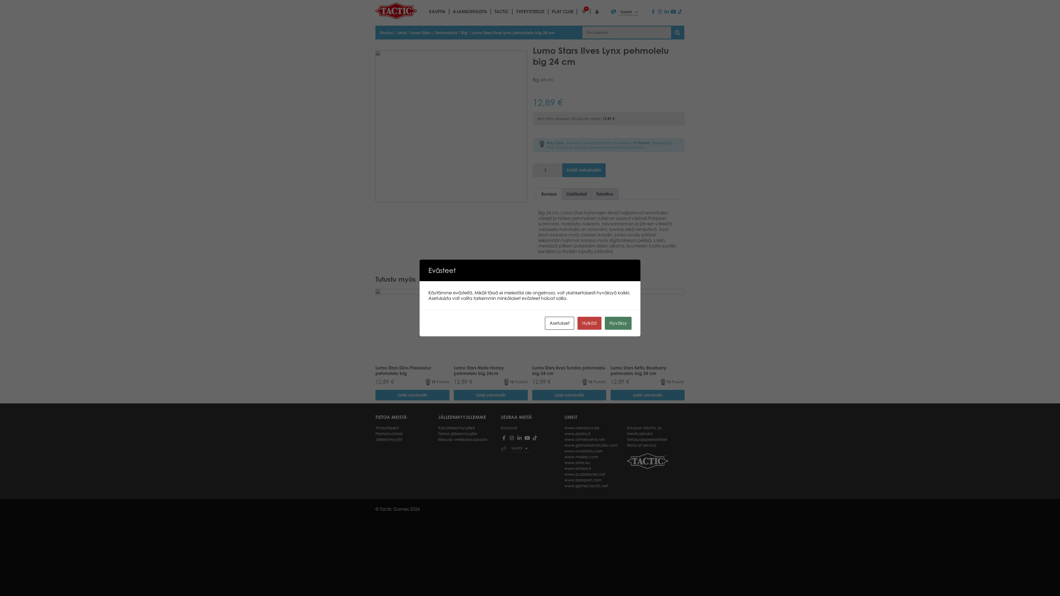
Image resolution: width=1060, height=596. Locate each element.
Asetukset (559, 323)
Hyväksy (618, 323)
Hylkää (589, 323)
